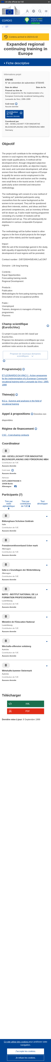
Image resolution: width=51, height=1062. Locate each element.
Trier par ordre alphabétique (9, 503)
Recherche (40, 11)
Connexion (27, 11)
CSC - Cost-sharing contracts (15, 435)
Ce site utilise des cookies (16, 1042)
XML (28, 704)
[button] (33, 11)
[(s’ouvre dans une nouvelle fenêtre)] (11, 10)
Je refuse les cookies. (26, 1058)
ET (7, 27)
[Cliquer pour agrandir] (46, 516)
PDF (28, 711)
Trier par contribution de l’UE (25, 503)
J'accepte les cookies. (25, 1051)
